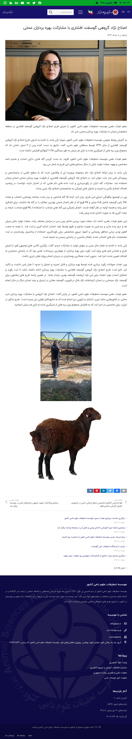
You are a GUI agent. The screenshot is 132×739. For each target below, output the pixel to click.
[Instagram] (5, 3)
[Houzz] (11, 3)
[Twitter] (34, 3)
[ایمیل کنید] (124, 491)
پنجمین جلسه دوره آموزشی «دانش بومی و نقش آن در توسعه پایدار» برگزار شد (91, 527)
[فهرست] (81, 12)
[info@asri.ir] (124, 624)
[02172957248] (124, 637)
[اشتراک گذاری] (117, 491)
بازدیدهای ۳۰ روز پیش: (116, 710)
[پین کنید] (97, 491)
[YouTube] (22, 3)
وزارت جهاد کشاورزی (118, 662)
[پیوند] (107, 12)
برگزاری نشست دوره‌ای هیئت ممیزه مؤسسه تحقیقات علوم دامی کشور (94, 518)
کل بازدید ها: (121, 716)
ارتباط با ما (9, 735)
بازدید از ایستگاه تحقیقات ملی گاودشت (108, 546)
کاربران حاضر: (121, 698)
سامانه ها (21, 735)
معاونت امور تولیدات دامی (115, 678)
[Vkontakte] (28, 3)
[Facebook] (40, 3)
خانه (30, 735)
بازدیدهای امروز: (120, 704)
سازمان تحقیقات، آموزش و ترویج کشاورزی (108, 667)
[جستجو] (50, 12)
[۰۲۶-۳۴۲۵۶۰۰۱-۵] (124, 630)
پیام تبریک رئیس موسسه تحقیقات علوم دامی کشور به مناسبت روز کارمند (93, 537)
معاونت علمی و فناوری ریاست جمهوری (110, 672)
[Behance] (16, 3)
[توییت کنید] (110, 491)
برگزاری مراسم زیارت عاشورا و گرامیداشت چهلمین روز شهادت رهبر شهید (94, 555)
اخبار (123, 568)
